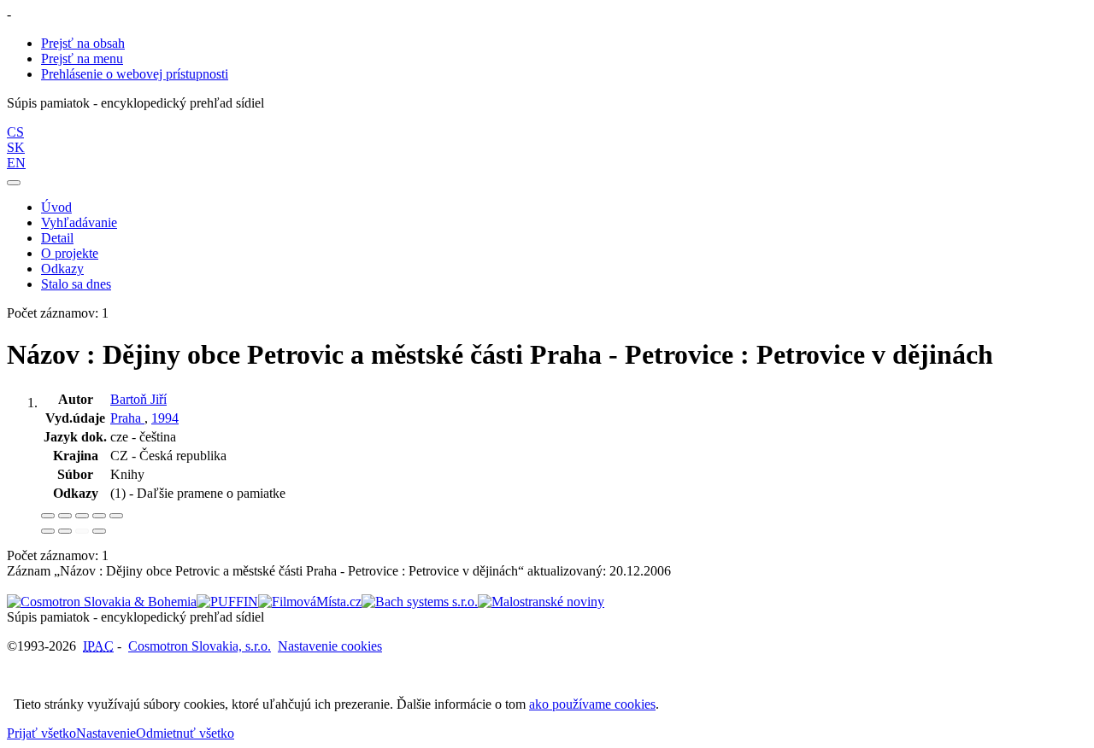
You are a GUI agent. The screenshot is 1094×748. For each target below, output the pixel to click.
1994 (165, 418)
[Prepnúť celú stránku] (99, 515)
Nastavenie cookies (330, 646)
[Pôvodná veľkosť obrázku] (82, 515)
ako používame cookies (592, 704)
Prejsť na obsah (83, 43)
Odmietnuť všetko (185, 733)
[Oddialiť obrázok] (65, 515)
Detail (57, 238)
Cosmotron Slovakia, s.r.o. (199, 646)
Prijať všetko (41, 733)
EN (16, 162)
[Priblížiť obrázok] (48, 515)
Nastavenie (106, 733)
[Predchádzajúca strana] (82, 531)
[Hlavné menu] (14, 182)
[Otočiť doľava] (48, 531)
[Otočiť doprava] (65, 531)
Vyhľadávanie (79, 222)
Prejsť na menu (82, 58)
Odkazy (62, 268)
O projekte (69, 253)
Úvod (56, 207)
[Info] (116, 515)
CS (15, 132)
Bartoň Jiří (138, 399)
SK (16, 147)
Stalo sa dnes (76, 284)
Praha (127, 418)
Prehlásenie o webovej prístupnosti (134, 74)
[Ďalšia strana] (99, 531)
